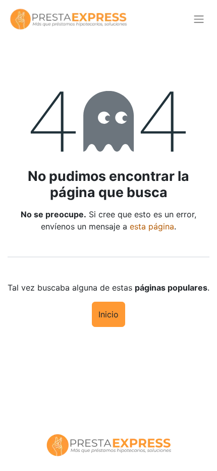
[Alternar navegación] (198, 19)
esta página (152, 226)
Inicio (108, 314)
